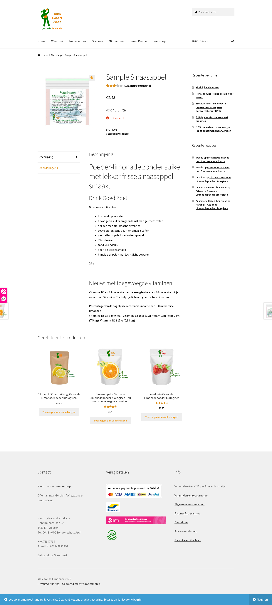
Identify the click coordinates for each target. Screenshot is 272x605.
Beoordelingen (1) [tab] (49, 168)
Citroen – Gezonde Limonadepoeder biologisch (213, 179)
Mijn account (117, 41)
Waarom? (57, 41)
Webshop (160, 41)
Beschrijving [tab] (45, 157)
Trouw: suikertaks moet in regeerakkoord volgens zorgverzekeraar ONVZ (211, 107)
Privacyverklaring (185, 531)
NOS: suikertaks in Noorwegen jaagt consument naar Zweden (213, 128)
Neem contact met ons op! (54, 486)
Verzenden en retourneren (191, 495)
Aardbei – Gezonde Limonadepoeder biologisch (212, 206)
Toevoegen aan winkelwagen (58, 412)
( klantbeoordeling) (137, 85)
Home (41, 41)
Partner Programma (187, 513)
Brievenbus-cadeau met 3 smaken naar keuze (212, 159)
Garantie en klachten (187, 540)
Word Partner (139, 41)
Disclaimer (181, 522)
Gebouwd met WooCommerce (81, 584)
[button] (92, 78)
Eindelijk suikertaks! (207, 87)
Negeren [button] (262, 599)
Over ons (97, 41)
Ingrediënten (77, 41)
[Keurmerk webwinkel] (136, 520)
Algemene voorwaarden (189, 504)
